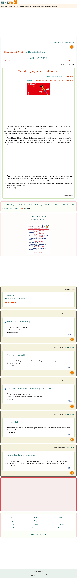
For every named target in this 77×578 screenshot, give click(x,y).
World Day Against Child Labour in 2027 (45, 205)
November (35, 528)
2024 (68, 205)
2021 (7, 208)
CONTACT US (36, 6)
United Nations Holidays (52, 80)
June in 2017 (15, 52)
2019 (15, 208)
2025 (64, 205)
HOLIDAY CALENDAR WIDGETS (49, 6)
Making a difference (10, 298)
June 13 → (70, 60)
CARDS (10, 6)
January (13, 517)
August (35, 524)
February (35, 517)
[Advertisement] (38, 23)
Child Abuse (21, 298)
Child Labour (70, 314)
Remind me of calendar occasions (64, 42)
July (13, 524)
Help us (10, 192)
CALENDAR (4, 6)
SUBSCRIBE (28, 6)
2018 (18, 208)
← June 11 (7, 60)
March (61, 517)
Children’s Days (39, 80)
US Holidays (69, 76)
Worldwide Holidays (66, 80)
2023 (72, 205)
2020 (11, 208)
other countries (68, 195)
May (35, 521)
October (12, 528)
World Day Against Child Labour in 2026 (19, 205)
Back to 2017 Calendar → (38, 534)
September (61, 524)
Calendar (6, 52)
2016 (26, 208)
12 (22, 52)
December (61, 528)
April (12, 521)
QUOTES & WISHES (18, 6)
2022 (3, 208)
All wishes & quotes (10, 295)
